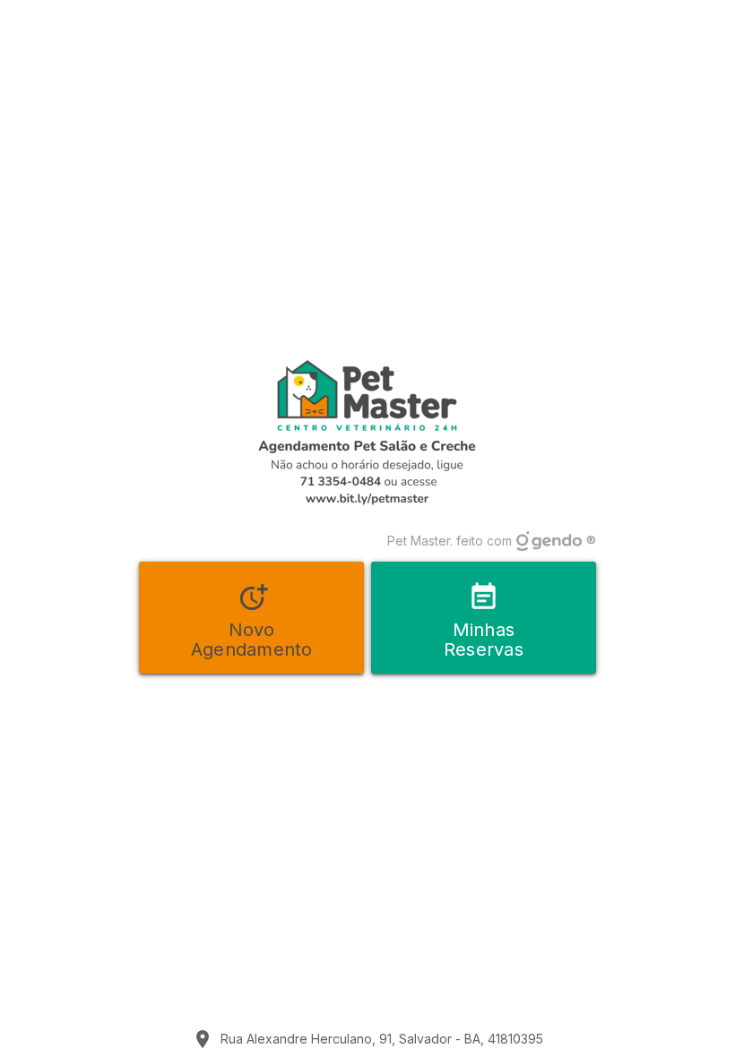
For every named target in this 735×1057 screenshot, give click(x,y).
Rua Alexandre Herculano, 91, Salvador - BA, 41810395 (381, 1038)
